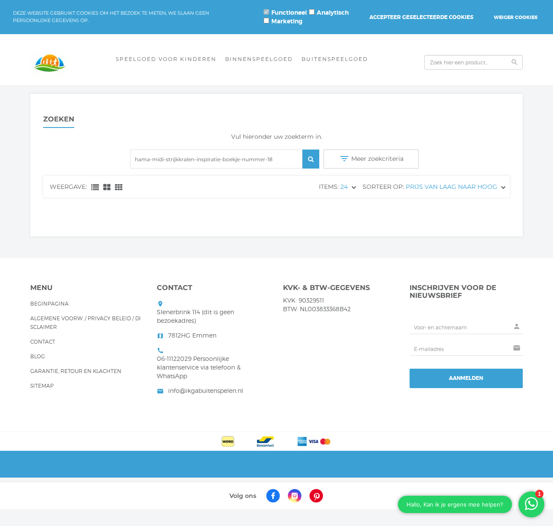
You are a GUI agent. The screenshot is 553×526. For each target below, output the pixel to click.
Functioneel (289, 12)
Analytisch (333, 12)
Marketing (286, 21)
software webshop (217, 464)
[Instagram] (294, 495)
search (514, 62)
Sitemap (42, 386)
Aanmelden (466, 378)
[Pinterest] (316, 495)
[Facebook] (273, 495)
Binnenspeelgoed (259, 59)
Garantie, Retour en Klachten (75, 371)
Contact (42, 341)
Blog (37, 356)
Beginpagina (49, 303)
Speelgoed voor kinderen (166, 59)
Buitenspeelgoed (335, 59)
